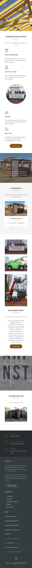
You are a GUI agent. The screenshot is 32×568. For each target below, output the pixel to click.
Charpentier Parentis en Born (12, 521)
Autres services (10, 507)
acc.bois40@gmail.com (13, 547)
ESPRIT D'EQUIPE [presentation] (9, 164)
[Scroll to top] (29, 565)
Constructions (9, 496)
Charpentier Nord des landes (12, 525)
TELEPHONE (14, 434)
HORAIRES (13, 449)
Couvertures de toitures (12, 501)
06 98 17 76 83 (10, 543)
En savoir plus (16, 27)
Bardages (8, 504)
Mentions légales (12, 485)
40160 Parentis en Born (17, 441)
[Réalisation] (16, 414)
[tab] (9, 165)
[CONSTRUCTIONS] (16, 208)
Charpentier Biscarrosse (10, 516)
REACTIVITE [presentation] (18, 164)
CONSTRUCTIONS (16, 218)
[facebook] (16, 558)
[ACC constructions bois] (15, 5)
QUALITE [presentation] (7, 168)
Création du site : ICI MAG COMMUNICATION (16, 563)
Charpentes (9, 499)
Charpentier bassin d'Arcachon (12, 529)
